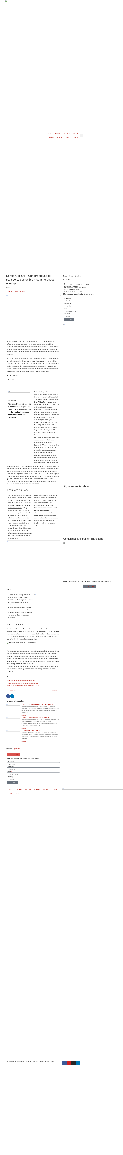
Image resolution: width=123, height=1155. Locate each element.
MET (67, 137)
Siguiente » (16, 748)
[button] (81, 135)
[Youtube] (69, 1063)
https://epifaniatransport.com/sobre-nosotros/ (21, 680)
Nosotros (57, 133)
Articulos (67, 133)
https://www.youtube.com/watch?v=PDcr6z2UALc (23, 685)
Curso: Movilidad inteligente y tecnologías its (37, 705)
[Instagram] (73, 1063)
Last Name (10, 766)
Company (10, 777)
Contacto (75, 137)
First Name (10, 761)
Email (9, 771)
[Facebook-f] (64, 1063)
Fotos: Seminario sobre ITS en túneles (35, 718)
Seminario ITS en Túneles (31, 731)
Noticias (75, 133)
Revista (51, 137)
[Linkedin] (78, 1063)
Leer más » (24, 715)
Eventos (59, 137)
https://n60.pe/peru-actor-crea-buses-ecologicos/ (22, 683)
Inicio (49, 133)
